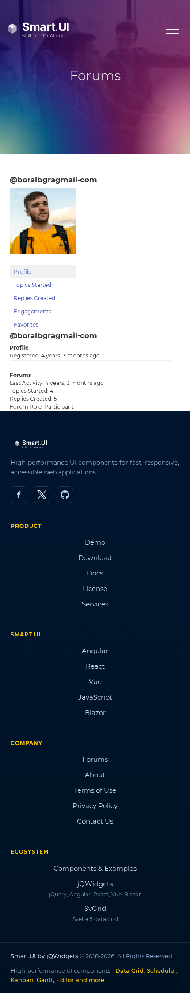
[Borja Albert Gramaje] (43, 261)
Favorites (26, 324)
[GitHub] (65, 494)
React (95, 666)
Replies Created (34, 298)
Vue (95, 681)
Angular (95, 651)
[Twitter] (42, 494)
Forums (95, 759)
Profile (22, 271)
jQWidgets (95, 884)
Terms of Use (95, 790)
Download (95, 557)
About (95, 775)
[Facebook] (19, 494)
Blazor (95, 712)
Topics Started (32, 285)
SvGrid (95, 908)
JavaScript (95, 697)
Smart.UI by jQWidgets (44, 955)
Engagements (32, 311)
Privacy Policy (95, 805)
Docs (95, 573)
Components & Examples (95, 868)
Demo (95, 542)
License (95, 588)
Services (95, 604)
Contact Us (95, 821)
